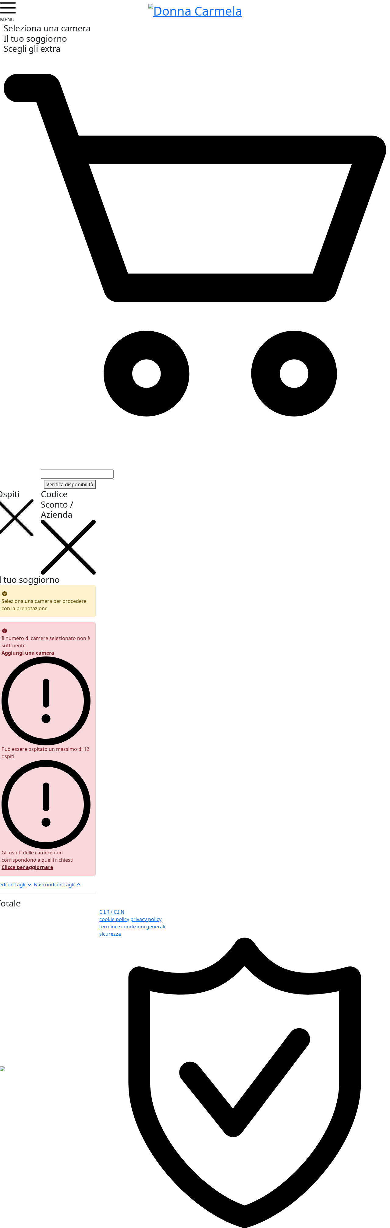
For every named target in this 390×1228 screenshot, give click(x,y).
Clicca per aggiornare (27, 867)
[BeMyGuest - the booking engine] (2, 1068)
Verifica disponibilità (69, 484)
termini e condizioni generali (132, 926)
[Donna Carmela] (195, 9)
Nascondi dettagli (55, 884)
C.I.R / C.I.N (111, 912)
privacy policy (145, 919)
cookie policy (114, 919)
